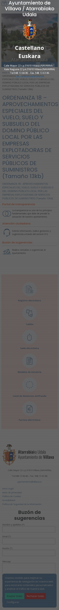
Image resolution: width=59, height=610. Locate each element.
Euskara (29, 56)
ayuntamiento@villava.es (30, 76)
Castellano (29, 48)
